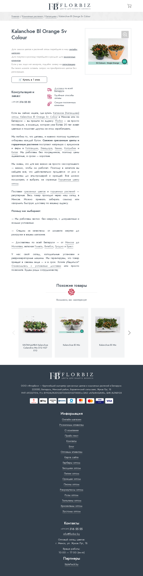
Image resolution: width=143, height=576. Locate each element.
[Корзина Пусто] (129, 6)
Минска (69, 242)
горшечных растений (62, 191)
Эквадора (46, 148)
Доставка (59, 88)
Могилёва (17, 246)
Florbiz (59, 121)
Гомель (39, 246)
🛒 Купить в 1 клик (29, 80)
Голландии (31, 148)
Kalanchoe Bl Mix (71, 345)
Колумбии (70, 148)
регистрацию (68, 64)
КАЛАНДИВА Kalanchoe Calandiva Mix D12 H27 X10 (35, 348)
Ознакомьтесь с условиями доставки (36, 266)
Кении (58, 148)
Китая (15, 152)
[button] (127, 333)
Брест (70, 246)
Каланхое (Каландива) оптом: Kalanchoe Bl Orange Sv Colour (45, 115)
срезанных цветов (35, 191)
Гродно (59, 246)
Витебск (48, 246)
